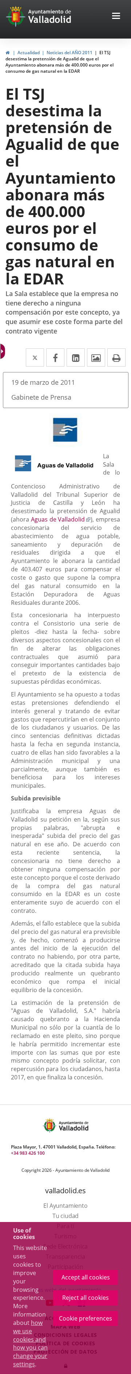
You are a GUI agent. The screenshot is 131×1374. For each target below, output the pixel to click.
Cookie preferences (85, 1318)
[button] (116, 16)
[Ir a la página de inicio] (16, 16)
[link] (7, 52)
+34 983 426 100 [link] (28, 1153)
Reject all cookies (85, 1298)
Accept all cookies (85, 1277)
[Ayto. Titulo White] (50, 16)
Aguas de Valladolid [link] (61, 519)
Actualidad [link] (28, 52)
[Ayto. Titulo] (73, 1125)
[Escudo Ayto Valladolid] (50, 1125)
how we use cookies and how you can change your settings (30, 1343)
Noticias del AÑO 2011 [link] (69, 52)
